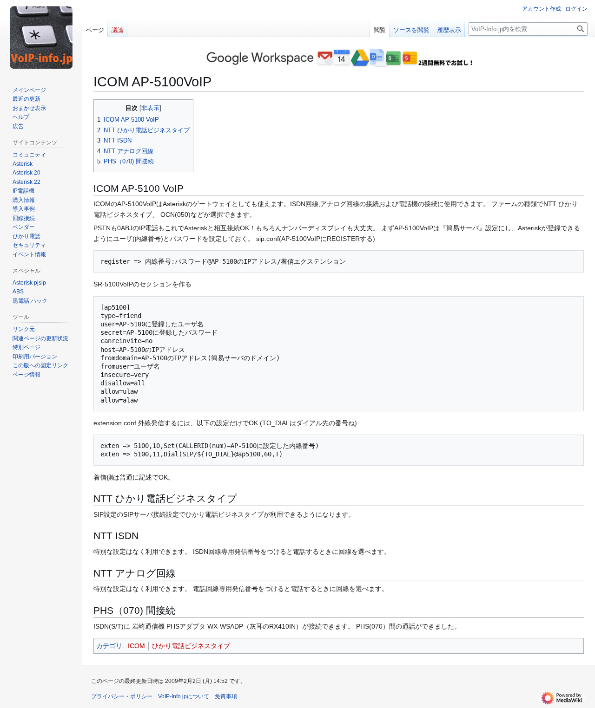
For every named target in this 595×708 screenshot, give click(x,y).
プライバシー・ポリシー (121, 696)
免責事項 (226, 696)
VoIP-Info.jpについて (183, 696)
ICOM (136, 646)
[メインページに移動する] (41, 37)
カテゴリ (109, 646)
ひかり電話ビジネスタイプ (191, 646)
